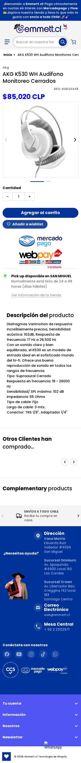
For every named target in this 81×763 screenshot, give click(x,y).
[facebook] (7, 654)
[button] (7, 42)
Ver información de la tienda (36, 295)
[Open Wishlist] (6, 756)
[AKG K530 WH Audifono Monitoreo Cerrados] (37, 181)
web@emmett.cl (57, 615)
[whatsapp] (55, 654)
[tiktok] (43, 654)
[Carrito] (73, 41)
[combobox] (40, 42)
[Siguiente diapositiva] (75, 140)
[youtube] (19, 654)
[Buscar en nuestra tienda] (63, 42)
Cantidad (12, 187)
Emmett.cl (31, 756)
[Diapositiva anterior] (6, 140)
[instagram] (31, 654)
